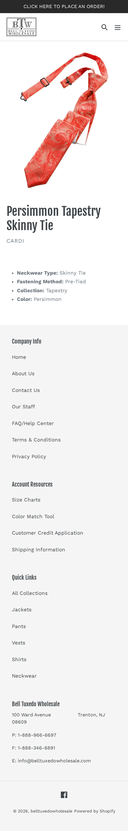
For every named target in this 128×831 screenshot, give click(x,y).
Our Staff (23, 407)
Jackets (22, 610)
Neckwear (24, 676)
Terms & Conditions (36, 440)
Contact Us (26, 390)
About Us (23, 373)
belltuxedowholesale (51, 811)
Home (19, 357)
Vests (18, 643)
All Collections (30, 593)
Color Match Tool (33, 516)
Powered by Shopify (94, 811)
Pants (19, 626)
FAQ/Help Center (33, 423)
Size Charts (26, 500)
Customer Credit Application (47, 533)
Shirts (19, 659)
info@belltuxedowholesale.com (54, 761)
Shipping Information (38, 550)
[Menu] (117, 27)
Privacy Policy (29, 456)
